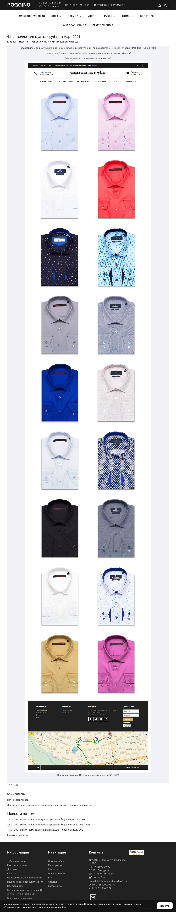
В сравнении (75, 25)
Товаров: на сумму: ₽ (110, 4)
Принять (164, 905)
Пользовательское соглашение (24, 877)
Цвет (54, 16)
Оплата (11, 873)
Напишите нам (56, 873)
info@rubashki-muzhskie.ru (112, 881)
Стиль (126, 16)
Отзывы (52, 881)
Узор (91, 16)
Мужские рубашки (32, 16)
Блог (50, 877)
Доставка (12, 869)
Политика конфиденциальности (25, 881)
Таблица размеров (17, 861)
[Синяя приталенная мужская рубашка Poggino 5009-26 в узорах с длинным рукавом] (116, 460)
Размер (73, 16)
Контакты (53, 869)
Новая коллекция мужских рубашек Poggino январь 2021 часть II (56, 824)
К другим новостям (18, 834)
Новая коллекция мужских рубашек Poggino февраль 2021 (53, 819)
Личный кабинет (57, 861)
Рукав (108, 16)
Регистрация (55, 865)
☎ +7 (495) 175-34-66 (77, 4)
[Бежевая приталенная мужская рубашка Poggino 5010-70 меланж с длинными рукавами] (116, 393)
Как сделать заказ (17, 865)
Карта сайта (55, 885)
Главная (11, 41)
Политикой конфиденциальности (102, 904)
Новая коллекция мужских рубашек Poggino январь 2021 (52, 829)
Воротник (147, 16)
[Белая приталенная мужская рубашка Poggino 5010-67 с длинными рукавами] (59, 189)
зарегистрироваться (80, 805)
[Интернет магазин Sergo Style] (88, 74)
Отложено (104, 25)
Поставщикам (15, 885)
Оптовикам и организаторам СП (25, 890)
